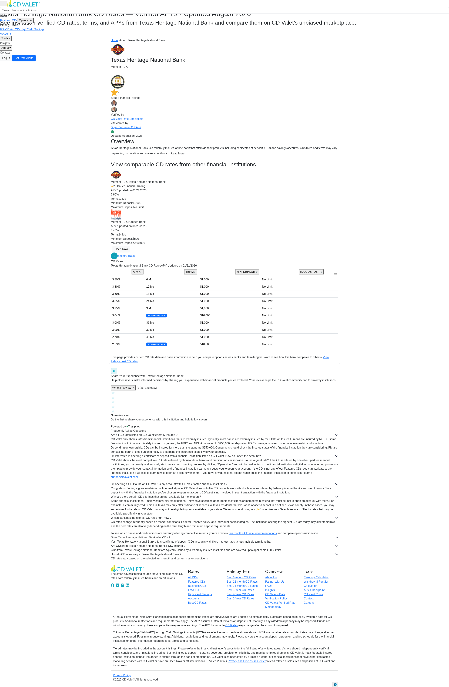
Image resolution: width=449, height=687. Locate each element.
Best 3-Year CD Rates (240, 590)
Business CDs (197, 585)
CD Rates (231, 625)
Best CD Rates (197, 602)
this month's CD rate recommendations (253, 533)
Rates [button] (3, 15)
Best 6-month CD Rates (241, 577)
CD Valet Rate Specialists (127, 118)
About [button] (5, 47)
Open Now (25, 20)
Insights (5, 43)
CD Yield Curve (313, 594)
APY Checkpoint (314, 590)
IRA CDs (5, 29)
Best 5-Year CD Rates (240, 598)
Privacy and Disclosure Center (247, 661)
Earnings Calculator (316, 577)
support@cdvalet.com (124, 477)
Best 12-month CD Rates (242, 581)
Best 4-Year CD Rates (240, 594)
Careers (309, 602)
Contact (5, 52)
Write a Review (123, 387)
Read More (178, 153)
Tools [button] (4, 38)
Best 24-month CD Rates (242, 585)
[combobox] (224, 10)
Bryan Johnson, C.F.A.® (126, 127)
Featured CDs (16, 20)
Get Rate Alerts (24, 58)
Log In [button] (6, 58)
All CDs (16, 29)
